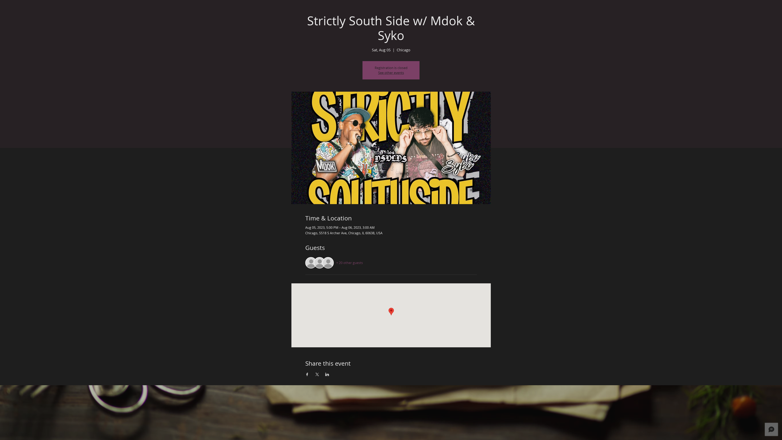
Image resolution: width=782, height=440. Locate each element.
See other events (391, 72)
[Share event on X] (317, 374)
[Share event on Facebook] (307, 374)
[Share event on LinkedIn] (327, 374)
